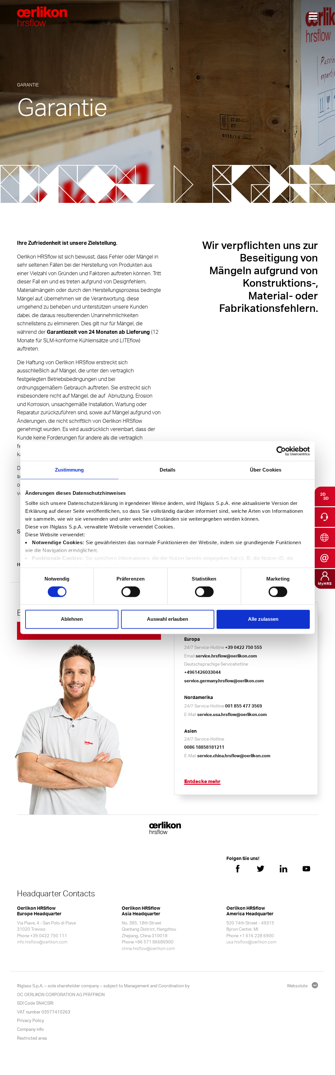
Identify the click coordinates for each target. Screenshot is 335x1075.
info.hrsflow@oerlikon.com (42, 941)
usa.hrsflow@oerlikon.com (251, 941)
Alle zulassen (263, 619)
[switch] (130, 592)
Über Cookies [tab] (265, 470)
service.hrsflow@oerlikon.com (226, 655)
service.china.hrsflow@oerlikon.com (233, 755)
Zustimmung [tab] (69, 470)
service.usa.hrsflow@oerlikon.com (232, 714)
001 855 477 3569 (243, 705)
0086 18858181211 (204, 747)
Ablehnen (72, 619)
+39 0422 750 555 (243, 647)
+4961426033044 (202, 672)
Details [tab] (168, 470)
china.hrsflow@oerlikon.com (148, 948)
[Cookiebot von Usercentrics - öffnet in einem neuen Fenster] (281, 451)
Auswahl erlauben (167, 619)
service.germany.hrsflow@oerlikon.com (224, 680)
